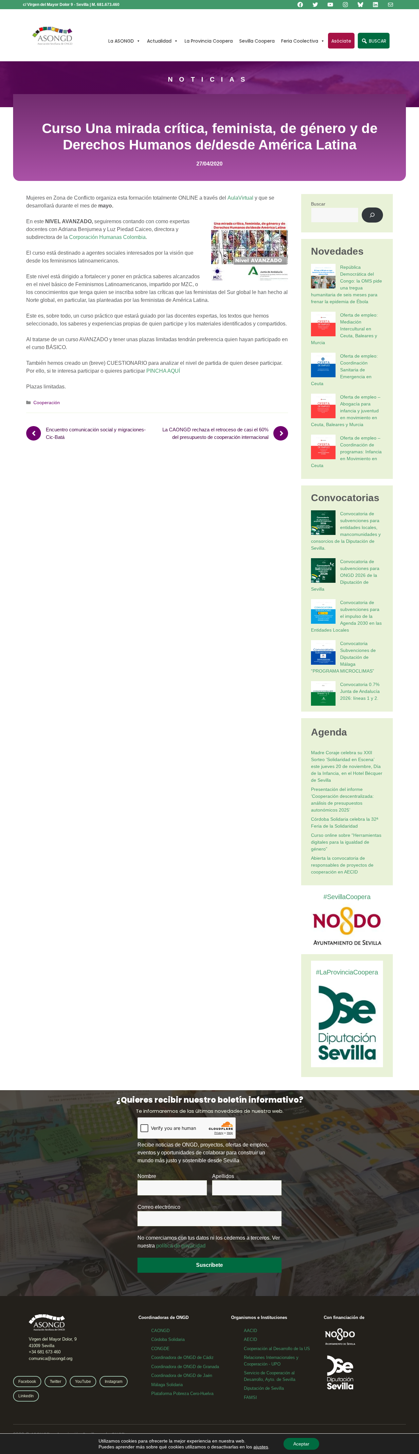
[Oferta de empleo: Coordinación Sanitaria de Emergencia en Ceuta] (323, 366)
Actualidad (159, 41)
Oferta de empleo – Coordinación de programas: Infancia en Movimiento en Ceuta (346, 451)
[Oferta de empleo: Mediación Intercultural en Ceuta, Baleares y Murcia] (323, 325)
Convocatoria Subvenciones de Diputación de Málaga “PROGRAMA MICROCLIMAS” (343, 657)
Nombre (146, 1176)
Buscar (318, 203)
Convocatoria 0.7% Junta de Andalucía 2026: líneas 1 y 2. (360, 691)
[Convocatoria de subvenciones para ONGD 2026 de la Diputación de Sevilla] (323, 571)
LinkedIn (26, 1396)
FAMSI (250, 1397)
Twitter (55, 1381)
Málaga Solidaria (167, 1384)
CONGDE (160, 1348)
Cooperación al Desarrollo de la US (277, 1348)
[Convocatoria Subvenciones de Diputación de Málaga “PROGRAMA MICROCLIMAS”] (323, 653)
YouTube (83, 1381)
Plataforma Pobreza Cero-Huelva (182, 1393)
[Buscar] (372, 215)
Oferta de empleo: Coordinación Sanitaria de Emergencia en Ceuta (344, 369)
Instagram (113, 1381)
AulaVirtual (240, 198)
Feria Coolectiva (299, 41)
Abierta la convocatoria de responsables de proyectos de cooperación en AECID (342, 864)
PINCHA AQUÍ (163, 371)
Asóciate (341, 41)
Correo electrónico (158, 1207)
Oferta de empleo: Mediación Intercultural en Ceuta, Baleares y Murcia (344, 328)
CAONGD (160, 1330)
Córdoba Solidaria (168, 1339)
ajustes (260, 1446)
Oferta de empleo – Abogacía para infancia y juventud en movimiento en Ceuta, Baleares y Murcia (345, 410)
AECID (250, 1339)
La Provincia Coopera (209, 41)
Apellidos (223, 1176)
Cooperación (46, 402)
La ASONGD (121, 41)
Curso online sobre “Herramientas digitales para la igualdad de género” (346, 842)
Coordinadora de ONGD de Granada (185, 1366)
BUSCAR (377, 41)
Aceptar (301, 1443)
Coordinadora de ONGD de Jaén (181, 1375)
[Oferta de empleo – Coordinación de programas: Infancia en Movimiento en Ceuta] (323, 448)
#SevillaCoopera (347, 896)
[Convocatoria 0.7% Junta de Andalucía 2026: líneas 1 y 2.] (323, 694)
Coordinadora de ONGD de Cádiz (182, 1357)
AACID (250, 1330)
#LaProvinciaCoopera (347, 972)
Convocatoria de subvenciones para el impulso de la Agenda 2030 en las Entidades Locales (346, 616)
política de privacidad (181, 1245)
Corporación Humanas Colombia (107, 237)
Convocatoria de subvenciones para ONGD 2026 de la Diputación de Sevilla (345, 575)
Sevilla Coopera (257, 41)
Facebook (27, 1381)
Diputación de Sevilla (264, 1388)
